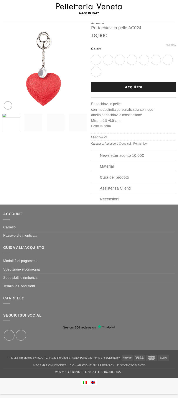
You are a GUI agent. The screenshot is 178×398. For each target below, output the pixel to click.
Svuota (171, 45)
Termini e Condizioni (19, 286)
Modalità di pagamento (20, 261)
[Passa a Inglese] (93, 382)
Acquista (133, 87)
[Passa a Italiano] (85, 382)
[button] (5, 10)
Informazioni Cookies (50, 365)
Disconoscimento (131, 365)
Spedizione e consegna (21, 269)
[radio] (108, 60)
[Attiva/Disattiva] (95, 156)
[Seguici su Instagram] (21, 335)
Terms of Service (103, 358)
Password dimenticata (20, 235)
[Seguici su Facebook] (9, 335)
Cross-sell (125, 143)
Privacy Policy (79, 358)
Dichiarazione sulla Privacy (91, 365)
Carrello (9, 227)
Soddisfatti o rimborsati (20, 277)
